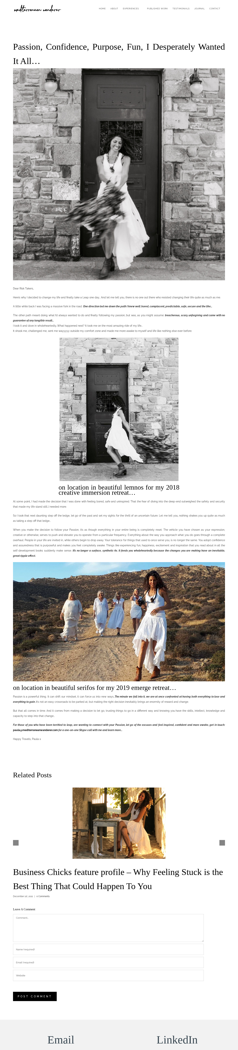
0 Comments (43, 896)
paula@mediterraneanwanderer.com (35, 730)
